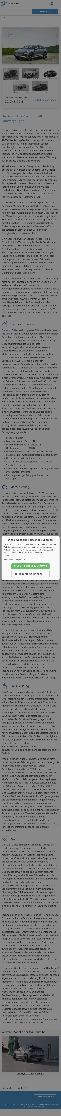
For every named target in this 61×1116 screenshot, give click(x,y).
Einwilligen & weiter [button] (30, 566)
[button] (30, 559)
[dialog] (31, 558)
